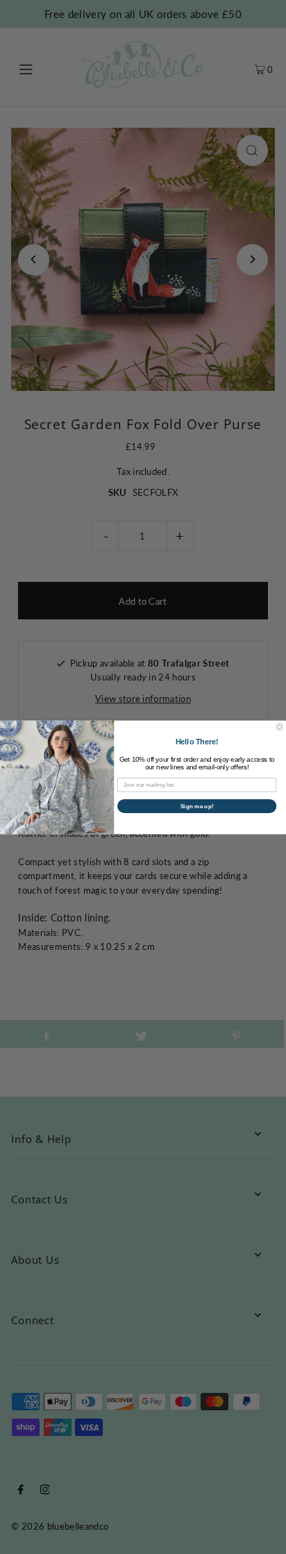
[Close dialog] (279, 726)
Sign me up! (197, 806)
